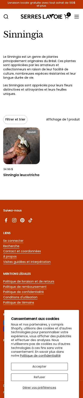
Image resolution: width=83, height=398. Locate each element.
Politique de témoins (18, 302)
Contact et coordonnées (22, 251)
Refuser (39, 377)
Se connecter (13, 241)
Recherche (11, 246)
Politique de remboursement (25, 287)
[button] (6, 16)
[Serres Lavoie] (41, 16)
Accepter (39, 366)
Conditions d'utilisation (20, 297)
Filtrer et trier (15, 119)
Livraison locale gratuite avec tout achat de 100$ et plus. (41, 4)
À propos (10, 256)
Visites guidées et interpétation (27, 262)
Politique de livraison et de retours (28, 281)
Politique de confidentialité (40, 355)
